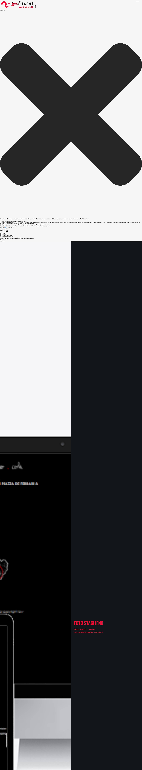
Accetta (1, 238)
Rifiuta (4, 238)
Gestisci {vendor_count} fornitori (6, 235)
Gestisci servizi (3, 234)
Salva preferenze (20, 238)
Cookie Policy (85, 219)
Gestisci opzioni (3, 233)
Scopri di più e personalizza (11, 238)
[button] (71, 114)
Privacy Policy (2, 241)
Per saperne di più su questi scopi (6, 236)
